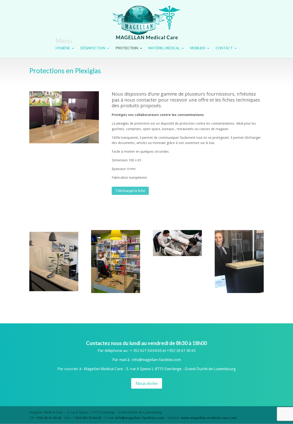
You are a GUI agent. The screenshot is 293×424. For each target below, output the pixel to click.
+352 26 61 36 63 (48, 418)
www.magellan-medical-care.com (209, 418)
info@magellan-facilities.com (139, 418)
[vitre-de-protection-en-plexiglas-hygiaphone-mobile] (53, 292)
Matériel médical (164, 48)
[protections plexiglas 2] (177, 255)
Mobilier (197, 48)
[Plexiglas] (239, 292)
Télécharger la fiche (130, 190)
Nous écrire (146, 383)
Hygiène (63, 48)
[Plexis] (115, 292)
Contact (224, 48)
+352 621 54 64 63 (87, 418)
